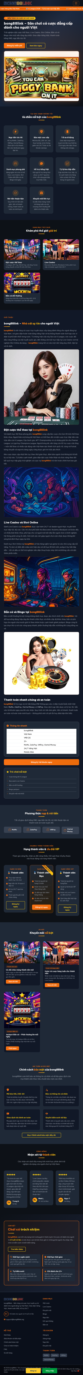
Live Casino (47, 1307)
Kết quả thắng (48, 1321)
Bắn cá (45, 1325)
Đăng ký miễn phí (14, 45)
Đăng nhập (47, 1339)
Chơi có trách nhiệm (11, 1346)
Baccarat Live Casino (17, 781)
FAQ (5, 1349)
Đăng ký (46, 1335)
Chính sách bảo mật (11, 1342)
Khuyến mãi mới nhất (16, 794)
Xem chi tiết (13, 982)
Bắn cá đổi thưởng (15, 785)
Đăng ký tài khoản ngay (41, 762)
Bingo (45, 1314)
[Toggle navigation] (76, 3)
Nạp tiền (46, 1318)
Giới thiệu (7, 1335)
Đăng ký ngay (15, 905)
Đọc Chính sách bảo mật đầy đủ (41, 1135)
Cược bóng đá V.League (18, 777)
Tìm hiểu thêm (17, 1249)
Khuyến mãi (47, 1310)
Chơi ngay (12, 1048)
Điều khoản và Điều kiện (12, 1339)
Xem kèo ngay (36, 46)
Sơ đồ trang (8, 1353)
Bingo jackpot (14, 789)
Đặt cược (46, 1303)
